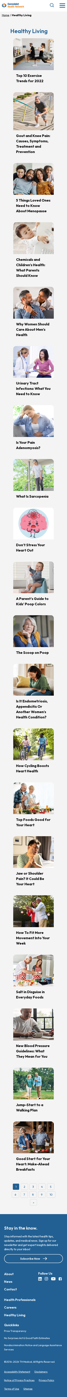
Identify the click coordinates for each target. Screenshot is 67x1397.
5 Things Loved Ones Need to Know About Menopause (33, 205)
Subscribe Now (30, 1258)
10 (51, 1194)
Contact (10, 1289)
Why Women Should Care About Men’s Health (32, 329)
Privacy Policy (46, 1380)
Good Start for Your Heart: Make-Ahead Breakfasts (33, 1164)
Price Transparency (15, 1331)
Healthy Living (14, 1315)
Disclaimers (41, 1371)
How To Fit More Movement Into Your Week (33, 937)
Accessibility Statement (17, 1371)
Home (5, 15)
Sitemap (28, 1388)
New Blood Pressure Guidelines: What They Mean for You (33, 1051)
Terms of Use (11, 1388)
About (9, 1274)
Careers (10, 1307)
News (8, 1282)
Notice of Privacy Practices (19, 1380)
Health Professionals (20, 1300)
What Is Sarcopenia (32, 496)
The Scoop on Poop (32, 652)
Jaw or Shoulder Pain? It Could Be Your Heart (30, 878)
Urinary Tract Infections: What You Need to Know (33, 388)
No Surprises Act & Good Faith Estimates (27, 1338)
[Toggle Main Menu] (62, 5)
